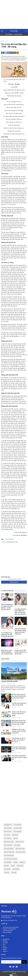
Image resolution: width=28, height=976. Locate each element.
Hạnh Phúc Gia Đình (8, 841)
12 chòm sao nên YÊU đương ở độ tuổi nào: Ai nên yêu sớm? (21, 652)
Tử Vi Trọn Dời (9, 539)
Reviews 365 (6, 939)
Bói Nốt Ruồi (15, 834)
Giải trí (4, 949)
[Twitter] (14, 966)
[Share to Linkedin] (8, 53)
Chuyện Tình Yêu (20, 841)
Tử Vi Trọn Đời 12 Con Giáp (10, 858)
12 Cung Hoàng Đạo (8, 848)
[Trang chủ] (14, 31)
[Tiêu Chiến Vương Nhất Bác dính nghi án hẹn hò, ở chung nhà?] (6, 758)
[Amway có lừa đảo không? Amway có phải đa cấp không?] (6, 714)
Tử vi (6, 41)
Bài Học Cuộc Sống (20, 852)
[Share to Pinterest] (11, 53)
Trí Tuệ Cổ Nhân (8, 828)
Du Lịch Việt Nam (17, 831)
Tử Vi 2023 (13, 872)
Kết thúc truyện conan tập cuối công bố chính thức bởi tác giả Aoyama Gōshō (19, 696)
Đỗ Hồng (23, 535)
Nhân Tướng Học (8, 845)
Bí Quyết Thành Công (9, 852)
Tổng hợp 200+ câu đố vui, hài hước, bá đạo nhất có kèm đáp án (18, 740)
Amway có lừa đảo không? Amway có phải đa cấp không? (18, 713)
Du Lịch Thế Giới (18, 828)
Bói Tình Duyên (7, 831)
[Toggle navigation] (26, 31)
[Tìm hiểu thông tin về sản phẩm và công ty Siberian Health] (14, 670)
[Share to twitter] (5, 53)
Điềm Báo (6, 865)
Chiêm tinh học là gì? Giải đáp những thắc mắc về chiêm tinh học (7, 652)
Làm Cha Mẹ (7, 834)
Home (2, 41)
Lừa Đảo (13, 865)
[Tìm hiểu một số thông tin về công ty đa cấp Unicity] (6, 705)
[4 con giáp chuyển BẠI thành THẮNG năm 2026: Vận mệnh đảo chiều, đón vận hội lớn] (21, 599)
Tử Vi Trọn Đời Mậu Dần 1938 (10, 542)
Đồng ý (24, 961)
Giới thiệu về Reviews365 (9, 929)
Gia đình (5, 948)
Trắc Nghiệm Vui (8, 824)
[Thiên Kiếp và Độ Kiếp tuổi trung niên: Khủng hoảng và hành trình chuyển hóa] (21, 620)
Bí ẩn (4, 946)
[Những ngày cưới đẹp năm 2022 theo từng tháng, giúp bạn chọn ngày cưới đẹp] (6, 723)
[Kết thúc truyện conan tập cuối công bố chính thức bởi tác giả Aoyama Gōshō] (6, 698)
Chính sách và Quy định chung (10, 927)
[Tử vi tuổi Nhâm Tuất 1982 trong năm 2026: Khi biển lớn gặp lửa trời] (7, 622)
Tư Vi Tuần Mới (7, 838)
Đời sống (5, 941)
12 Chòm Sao (20, 865)
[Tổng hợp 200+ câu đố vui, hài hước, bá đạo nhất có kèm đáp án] (6, 740)
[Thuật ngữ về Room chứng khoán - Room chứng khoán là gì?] (6, 749)
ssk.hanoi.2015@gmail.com (10, 920)
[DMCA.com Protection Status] (14, 975)
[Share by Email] (17, 53)
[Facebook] (10, 966)
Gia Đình (15, 838)
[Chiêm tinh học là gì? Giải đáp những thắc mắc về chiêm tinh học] (7, 642)
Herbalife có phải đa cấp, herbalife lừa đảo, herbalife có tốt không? (19, 731)
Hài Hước (15, 862)
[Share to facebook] (2, 53)
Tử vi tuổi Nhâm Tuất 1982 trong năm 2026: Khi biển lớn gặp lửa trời (7, 634)
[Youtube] (16, 966)
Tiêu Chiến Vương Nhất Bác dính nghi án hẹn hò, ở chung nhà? (19, 757)
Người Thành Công (20, 848)
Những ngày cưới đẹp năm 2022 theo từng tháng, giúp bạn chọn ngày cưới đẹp (19, 722)
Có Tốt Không (16, 869)
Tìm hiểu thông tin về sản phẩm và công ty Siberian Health (13, 680)
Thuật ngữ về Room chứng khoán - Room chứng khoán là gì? (19, 748)
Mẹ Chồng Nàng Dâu (9, 855)
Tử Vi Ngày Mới (7, 862)
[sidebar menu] (2, 31)
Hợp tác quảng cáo (8, 930)
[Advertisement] (14, 14)
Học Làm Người (17, 824)
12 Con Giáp (17, 845)
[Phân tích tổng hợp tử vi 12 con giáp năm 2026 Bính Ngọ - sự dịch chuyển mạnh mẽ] (7, 596)
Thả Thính (6, 872)
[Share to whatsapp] (14, 53)
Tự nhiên (5, 942)
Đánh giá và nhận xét (14, 582)
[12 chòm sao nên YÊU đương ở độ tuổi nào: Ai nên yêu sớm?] (21, 642)
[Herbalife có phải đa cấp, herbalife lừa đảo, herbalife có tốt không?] (6, 731)
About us (5, 951)
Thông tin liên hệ (7, 932)
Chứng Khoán (7, 869)
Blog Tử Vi (22, 862)
